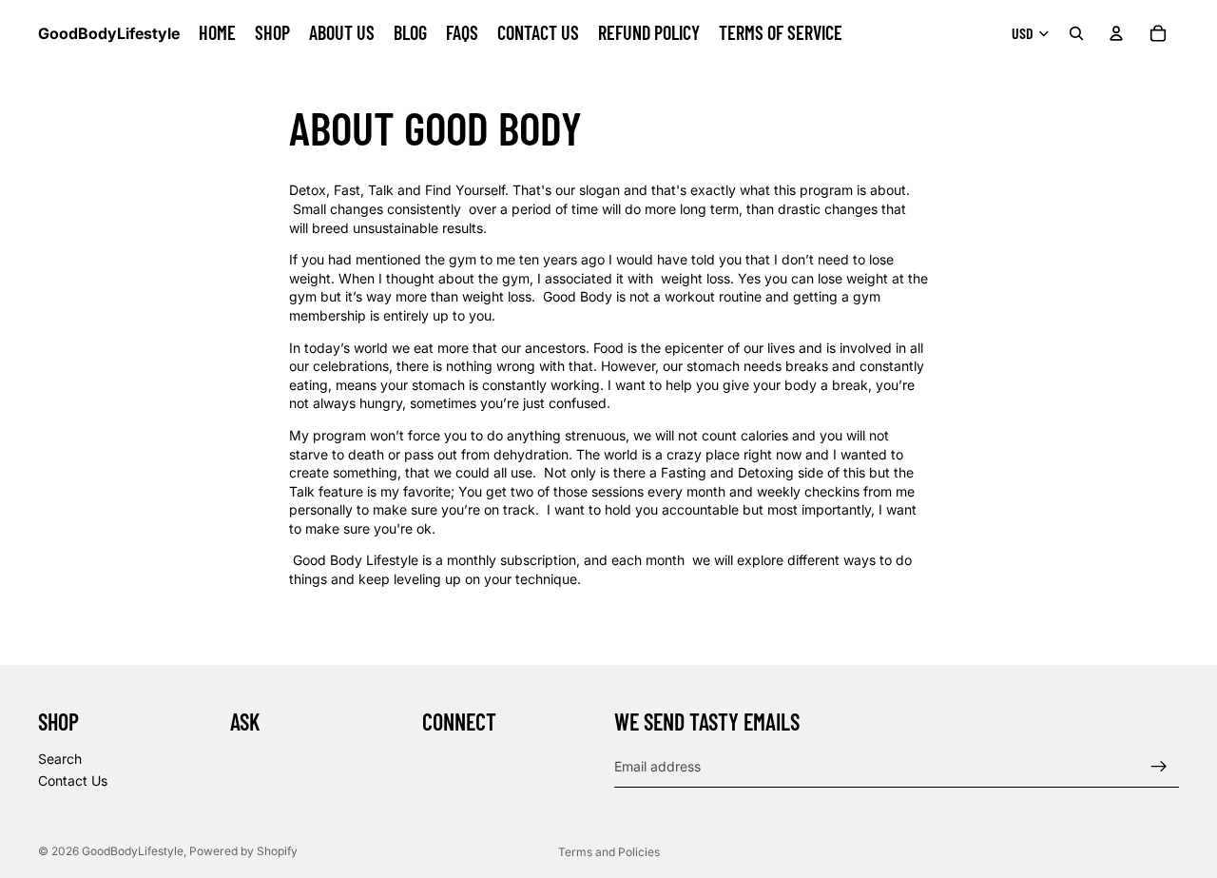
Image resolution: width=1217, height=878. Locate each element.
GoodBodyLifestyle (133, 851)
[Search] (1076, 33)
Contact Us (72, 780)
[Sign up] (1159, 766)
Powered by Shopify (243, 851)
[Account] (1116, 33)
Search (60, 758)
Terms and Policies (609, 852)
